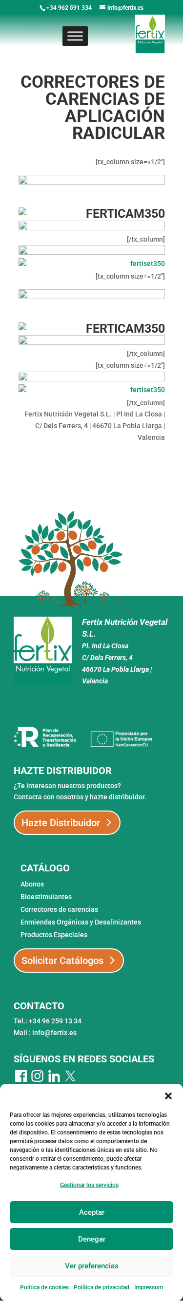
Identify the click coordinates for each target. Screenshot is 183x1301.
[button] (168, 1096)
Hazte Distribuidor (60, 823)
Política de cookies (44, 1287)
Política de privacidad (101, 1287)
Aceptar (91, 1212)
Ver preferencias (92, 1266)
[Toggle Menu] (75, 35)
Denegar (91, 1239)
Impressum (148, 1287)
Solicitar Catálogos (62, 960)
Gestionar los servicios (89, 1185)
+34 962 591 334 (69, 7)
